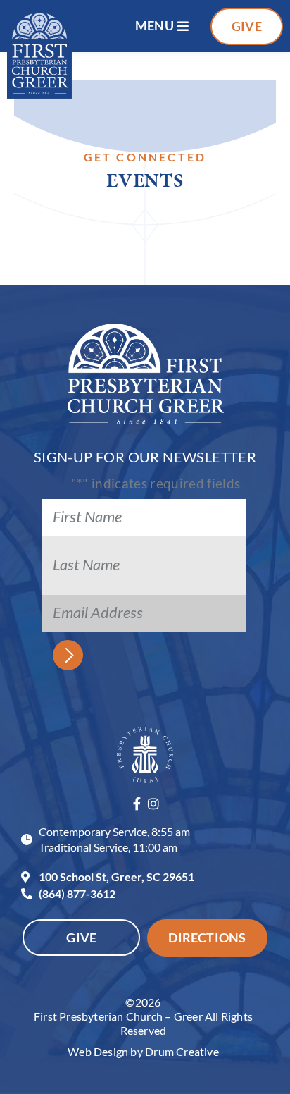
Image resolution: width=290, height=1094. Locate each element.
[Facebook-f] (136, 803)
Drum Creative (182, 1051)
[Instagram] (153, 803)
